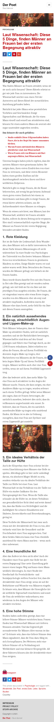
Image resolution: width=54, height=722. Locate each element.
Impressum (8, 703)
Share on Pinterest (14, 54)
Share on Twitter (9, 54)
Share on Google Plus (19, 54)
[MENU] (49, 5)
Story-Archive (10, 709)
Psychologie (8, 29)
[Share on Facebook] (50, 357)
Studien (6, 691)
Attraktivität (7, 688)
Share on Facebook (5, 54)
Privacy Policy (10, 706)
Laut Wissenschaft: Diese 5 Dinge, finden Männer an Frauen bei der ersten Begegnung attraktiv (27, 41)
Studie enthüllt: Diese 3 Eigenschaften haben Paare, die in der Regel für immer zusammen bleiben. (28, 140)
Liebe (35, 688)
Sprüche (42, 688)
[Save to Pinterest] (50, 363)
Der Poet (9, 5)
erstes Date (27, 688)
